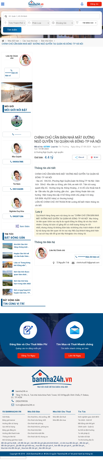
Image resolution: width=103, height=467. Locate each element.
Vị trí (96, 157)
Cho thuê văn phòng (35, 423)
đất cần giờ (84, 443)
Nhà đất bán (13, 41)
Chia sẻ (81, 157)
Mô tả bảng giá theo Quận (12, 440)
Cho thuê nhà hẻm (34, 430)
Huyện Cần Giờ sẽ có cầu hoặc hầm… (22, 254)
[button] (99, 92)
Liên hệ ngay (75, 355)
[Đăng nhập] (82, 4)
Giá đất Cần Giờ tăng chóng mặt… (21, 245)
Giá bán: (38, 157)
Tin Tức (82, 411)
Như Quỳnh (16, 157)
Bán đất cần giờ (45, 448)
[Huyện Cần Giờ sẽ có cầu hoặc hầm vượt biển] (7, 255)
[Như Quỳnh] (16, 148)
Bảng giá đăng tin (9, 430)
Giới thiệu (6, 417)
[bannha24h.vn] (16, 92)
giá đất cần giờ (78, 446)
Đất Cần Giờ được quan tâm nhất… (21, 273)
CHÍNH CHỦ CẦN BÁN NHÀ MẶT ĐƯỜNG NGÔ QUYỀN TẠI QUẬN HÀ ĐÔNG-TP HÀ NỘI (42, 44)
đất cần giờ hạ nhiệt (8, 443)
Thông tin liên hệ (8, 437)
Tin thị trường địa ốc (86, 440)
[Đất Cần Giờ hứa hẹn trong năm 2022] (7, 283)
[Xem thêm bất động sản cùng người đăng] (25, 60)
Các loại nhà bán (30, 41)
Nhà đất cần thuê (59, 417)
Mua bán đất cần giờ (29, 448)
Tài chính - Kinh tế (85, 420)
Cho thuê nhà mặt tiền (36, 433)
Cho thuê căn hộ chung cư (38, 437)
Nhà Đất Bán (34, 411)
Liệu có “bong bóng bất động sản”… (22, 264)
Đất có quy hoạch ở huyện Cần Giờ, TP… (22, 291)
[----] (16, 121)
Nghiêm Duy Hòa (16, 211)
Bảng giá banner (8, 420)
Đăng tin (94, 4)
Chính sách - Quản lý (85, 427)
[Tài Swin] (16, 175)
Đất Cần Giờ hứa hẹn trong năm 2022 (22, 282)
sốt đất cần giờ (23, 443)
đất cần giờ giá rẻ (7, 446)
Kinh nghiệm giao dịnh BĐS (88, 417)
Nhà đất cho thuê (62, 411)
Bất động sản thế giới (86, 423)
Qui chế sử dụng (8, 427)
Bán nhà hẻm (47, 41)
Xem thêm (25, 226)
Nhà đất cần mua (59, 420)
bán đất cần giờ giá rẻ (62, 446)
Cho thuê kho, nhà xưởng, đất (39, 417)
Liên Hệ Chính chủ (12, 57)
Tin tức (9, 234)
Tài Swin (16, 184)
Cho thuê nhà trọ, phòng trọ (38, 427)
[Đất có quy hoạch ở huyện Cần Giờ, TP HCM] (7, 292)
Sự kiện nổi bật (84, 437)
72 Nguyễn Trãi (62, 262)
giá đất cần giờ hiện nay (25, 446)
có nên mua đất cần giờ (69, 443)
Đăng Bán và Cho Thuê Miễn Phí (28, 344)
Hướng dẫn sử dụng (10, 423)
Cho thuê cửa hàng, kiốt (37, 420)
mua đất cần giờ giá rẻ (44, 446)
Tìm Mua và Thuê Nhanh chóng (74, 344)
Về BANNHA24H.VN (11, 411)
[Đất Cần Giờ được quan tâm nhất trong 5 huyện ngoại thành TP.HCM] (7, 274)
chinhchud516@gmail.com (87, 262)
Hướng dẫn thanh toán (11, 433)
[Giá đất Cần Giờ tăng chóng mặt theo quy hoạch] (7, 246)
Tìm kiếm (12, 29)
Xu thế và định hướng (86, 430)
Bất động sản (11, 300)
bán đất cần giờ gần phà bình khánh (44, 443)
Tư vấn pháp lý (83, 433)
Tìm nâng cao (87, 23)
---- (16, 129)
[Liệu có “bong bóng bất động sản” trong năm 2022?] (7, 264)
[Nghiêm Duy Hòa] (16, 203)
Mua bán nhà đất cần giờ (10, 448)
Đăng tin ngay (28, 355)
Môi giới (9, 106)
